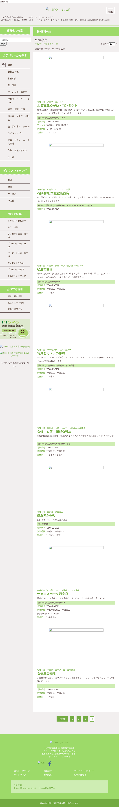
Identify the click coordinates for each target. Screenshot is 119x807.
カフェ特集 (13, 227)
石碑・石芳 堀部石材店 (54, 431)
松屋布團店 (45, 269)
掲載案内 (48, 771)
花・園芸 (12, 85)
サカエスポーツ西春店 (52, 594)
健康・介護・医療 (16, 109)
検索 (3, 43)
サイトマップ (20, 775)
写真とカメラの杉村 (51, 353)
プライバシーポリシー (84, 771)
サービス (12, 194)
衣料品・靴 (13, 71)
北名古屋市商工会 (47, 788)
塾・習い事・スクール (18, 126)
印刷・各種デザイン (17, 150)
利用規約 (48, 775)
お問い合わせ (80, 775)
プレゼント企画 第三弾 (18, 255)
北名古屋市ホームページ (25, 788)
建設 (10, 187)
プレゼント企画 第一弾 (18, 235)
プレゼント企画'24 (16, 263)
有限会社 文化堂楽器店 (53, 193)
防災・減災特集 (15, 296)
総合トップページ (22, 771)
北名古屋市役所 (15, 309)
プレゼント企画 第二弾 (18, 245)
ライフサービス (15, 133)
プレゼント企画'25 (16, 269)
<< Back (62, 719)
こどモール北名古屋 (17, 221)
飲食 (10, 65)
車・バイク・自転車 (17, 92)
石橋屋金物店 (46, 673)
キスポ (38, 44)
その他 (11, 157)
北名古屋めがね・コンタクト (57, 105)
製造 (10, 180)
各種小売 (12, 78)
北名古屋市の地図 (16, 302)
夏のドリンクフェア (17, 276)
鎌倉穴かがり (46, 515)
